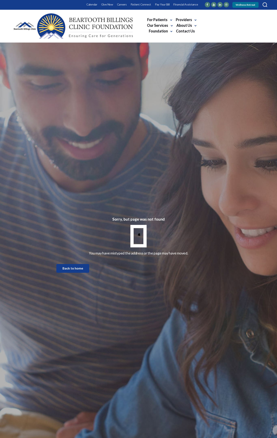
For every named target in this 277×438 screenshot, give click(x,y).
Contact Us (185, 31)
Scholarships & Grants (215, 24)
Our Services (157, 25)
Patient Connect (141, 4)
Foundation (158, 31)
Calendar (91, 4)
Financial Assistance (185, 4)
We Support (207, 18)
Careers (122, 4)
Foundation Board (250, 24)
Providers (184, 19)
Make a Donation (218, 32)
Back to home (72, 268)
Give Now (107, 4)
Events (227, 18)
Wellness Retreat (245, 4)
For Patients (157, 19)
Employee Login (23, 4)
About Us (184, 25)
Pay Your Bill (162, 4)
